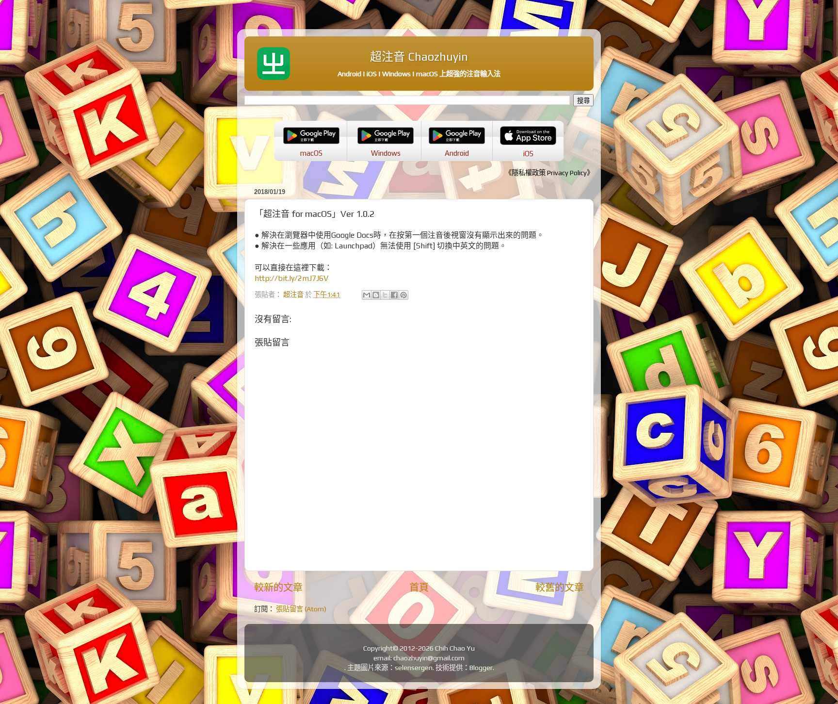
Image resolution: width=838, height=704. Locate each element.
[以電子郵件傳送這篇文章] (366, 295)
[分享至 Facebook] (394, 295)
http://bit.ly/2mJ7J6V (291, 278)
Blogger (481, 667)
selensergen (414, 667)
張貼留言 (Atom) (301, 609)
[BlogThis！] (376, 295)
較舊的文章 (559, 587)
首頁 (419, 587)
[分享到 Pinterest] (403, 295)
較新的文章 (278, 587)
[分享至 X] (385, 295)
